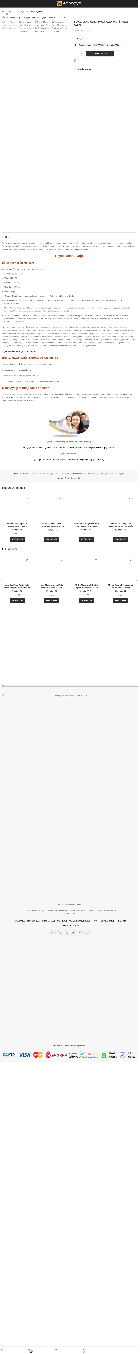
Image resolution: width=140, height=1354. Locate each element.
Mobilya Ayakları (21, 12)
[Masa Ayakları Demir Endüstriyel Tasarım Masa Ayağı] (52, 508)
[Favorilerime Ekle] (26, 498)
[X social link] (68, 478)
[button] (5, 17)
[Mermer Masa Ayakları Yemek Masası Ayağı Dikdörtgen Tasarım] (17, 508)
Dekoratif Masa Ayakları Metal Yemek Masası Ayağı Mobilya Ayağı (121, 526)
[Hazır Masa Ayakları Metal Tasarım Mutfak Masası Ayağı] (52, 837)
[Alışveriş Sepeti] (136, 4)
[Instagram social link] (66, 1213)
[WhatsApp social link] (75, 478)
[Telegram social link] (79, 478)
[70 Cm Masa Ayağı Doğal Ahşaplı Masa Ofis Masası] (86, 837)
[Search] (134, 4)
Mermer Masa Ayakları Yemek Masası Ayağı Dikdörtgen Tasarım (17, 526)
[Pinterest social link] (73, 1213)
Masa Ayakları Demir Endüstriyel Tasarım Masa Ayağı (52, 526)
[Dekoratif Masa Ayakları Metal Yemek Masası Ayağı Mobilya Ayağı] (121, 508)
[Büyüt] (7, 14)
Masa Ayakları (36, 12)
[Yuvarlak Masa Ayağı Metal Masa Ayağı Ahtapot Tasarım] (17, 748)
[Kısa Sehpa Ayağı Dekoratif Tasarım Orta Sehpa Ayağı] (86, 597)
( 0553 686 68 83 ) (69, 454)
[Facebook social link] (65, 478)
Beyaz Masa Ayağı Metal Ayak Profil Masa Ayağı (103, 474)
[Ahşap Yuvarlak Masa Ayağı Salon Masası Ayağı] (121, 837)
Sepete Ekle (101, 53)
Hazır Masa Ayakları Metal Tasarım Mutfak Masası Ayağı (51, 945)
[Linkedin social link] (72, 478)
